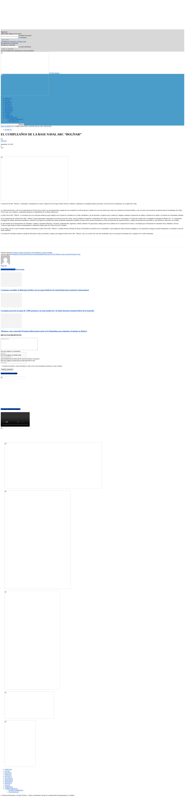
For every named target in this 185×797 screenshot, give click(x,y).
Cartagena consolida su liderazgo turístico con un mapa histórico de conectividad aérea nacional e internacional (45, 290)
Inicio (2, 126)
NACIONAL (9, 107)
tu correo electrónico (25, 47)
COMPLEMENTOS (11, 117)
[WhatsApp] (25, 151)
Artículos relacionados (8, 269)
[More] (32, 151)
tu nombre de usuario (25, 35)
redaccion (4, 141)
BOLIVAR (8, 102)
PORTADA (8, 98)
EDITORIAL (9, 109)
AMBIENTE (9, 116)
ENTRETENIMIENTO (15, 119)
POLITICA (8, 105)
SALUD (7, 114)
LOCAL (7, 100)
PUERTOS (8, 112)
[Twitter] (11, 151)
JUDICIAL (8, 104)
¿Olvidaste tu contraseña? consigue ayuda (13, 41)
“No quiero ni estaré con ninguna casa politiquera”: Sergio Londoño (31, 252)
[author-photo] (5, 264)
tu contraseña (23, 37)
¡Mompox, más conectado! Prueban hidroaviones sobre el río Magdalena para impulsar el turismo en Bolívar (44, 331)
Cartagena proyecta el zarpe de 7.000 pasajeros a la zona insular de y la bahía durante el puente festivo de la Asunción (47, 311)
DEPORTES (9, 110)
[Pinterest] (18, 151)
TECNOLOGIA (13, 121)
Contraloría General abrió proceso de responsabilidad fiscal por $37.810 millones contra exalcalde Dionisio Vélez (46, 254)
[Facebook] (4, 151)
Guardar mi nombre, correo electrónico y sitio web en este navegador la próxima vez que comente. (32, 366)
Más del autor (19, 269)
